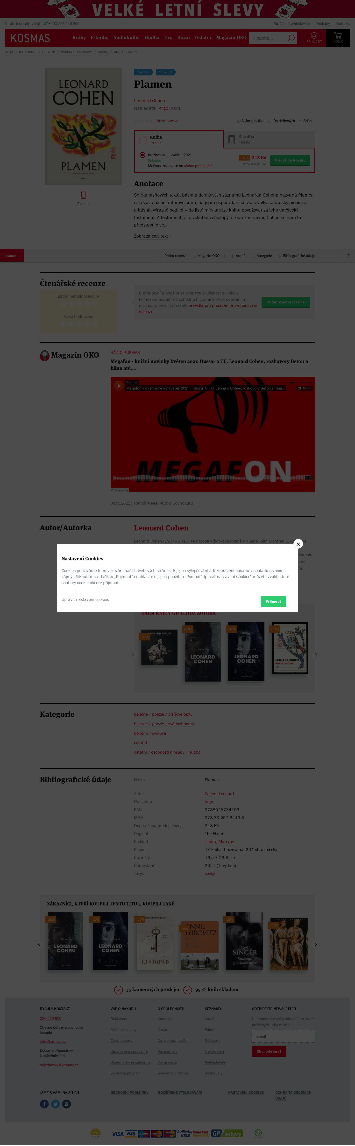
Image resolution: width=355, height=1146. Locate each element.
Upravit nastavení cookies (85, 599)
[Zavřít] (298, 544)
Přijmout (273, 601)
